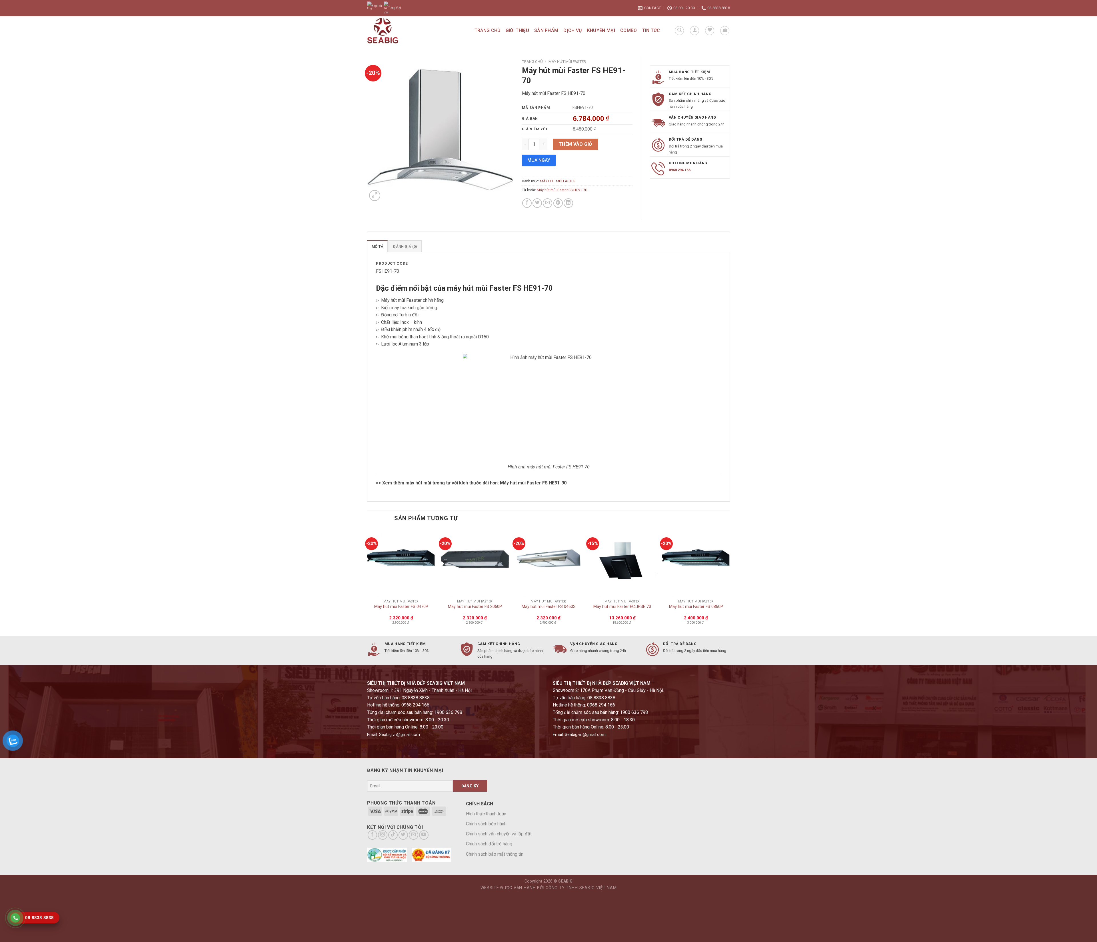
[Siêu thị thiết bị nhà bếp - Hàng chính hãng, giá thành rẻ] (396, 30)
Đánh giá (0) (405, 246)
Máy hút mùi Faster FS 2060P (475, 606)
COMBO (628, 30)
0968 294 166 (679, 170)
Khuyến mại (601, 30)
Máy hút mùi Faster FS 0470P (401, 606)
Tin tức (651, 30)
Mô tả (377, 246)
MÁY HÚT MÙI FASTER (567, 61)
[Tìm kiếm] (679, 30)
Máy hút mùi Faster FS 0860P (696, 606)
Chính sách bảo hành (486, 824)
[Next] (729, 581)
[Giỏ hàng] (724, 30)
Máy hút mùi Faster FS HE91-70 (562, 190)
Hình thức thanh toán (486, 814)
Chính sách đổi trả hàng (489, 844)
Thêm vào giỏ (575, 144)
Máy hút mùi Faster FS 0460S (549, 606)
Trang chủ (488, 30)
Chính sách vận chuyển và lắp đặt (499, 834)
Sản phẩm (546, 30)
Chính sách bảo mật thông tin (494, 854)
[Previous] (367, 581)
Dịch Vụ (572, 30)
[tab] (377, 246)
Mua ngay (538, 160)
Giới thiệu (517, 30)
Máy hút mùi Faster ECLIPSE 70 (622, 606)
